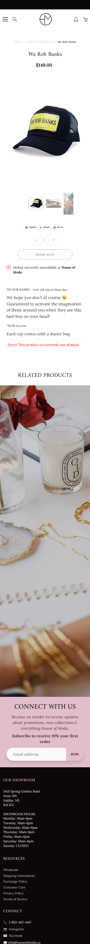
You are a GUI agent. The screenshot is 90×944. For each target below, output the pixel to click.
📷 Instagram (13, 929)
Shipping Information (19, 876)
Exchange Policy (15, 881)
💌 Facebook (12, 936)
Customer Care (14, 887)
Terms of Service (15, 899)
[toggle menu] (5, 19)
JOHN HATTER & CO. (40, 42)
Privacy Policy (13, 893)
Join (75, 754)
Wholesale (10, 870)
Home (18, 42)
